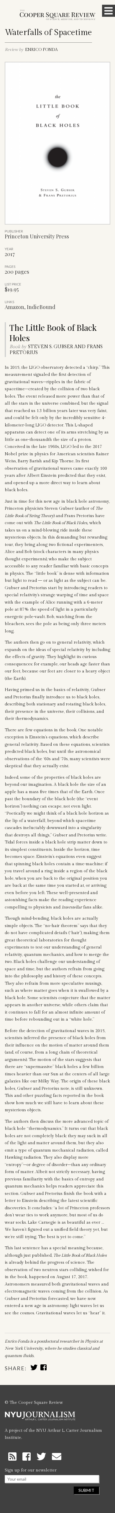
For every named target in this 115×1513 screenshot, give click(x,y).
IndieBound (41, 306)
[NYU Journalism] (40, 1418)
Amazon (14, 306)
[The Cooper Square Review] (57, 15)
